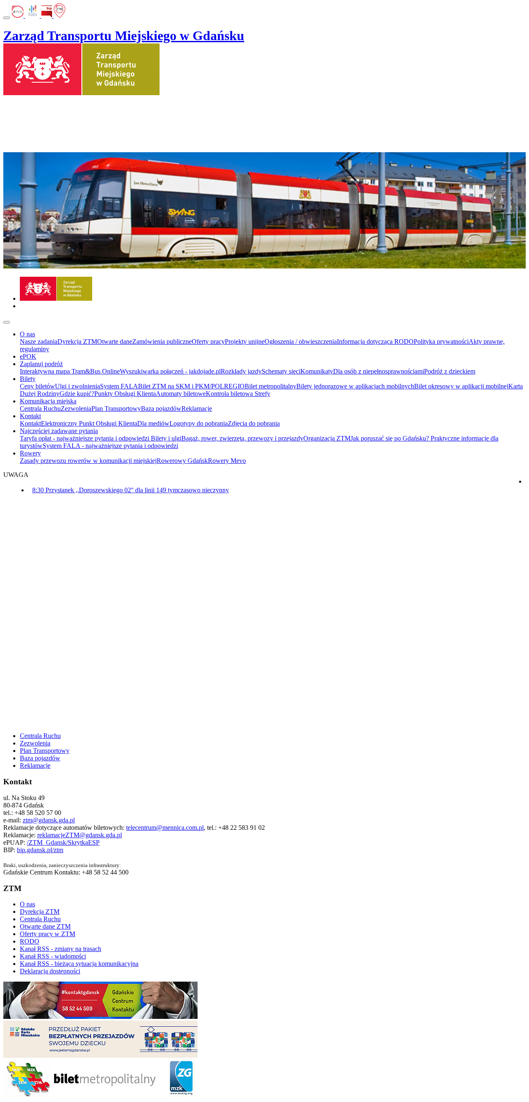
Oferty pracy (208, 341)
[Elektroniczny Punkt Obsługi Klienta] (18, 15)
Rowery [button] (30, 453)
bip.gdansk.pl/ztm (40, 849)
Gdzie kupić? (77, 393)
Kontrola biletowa (230, 393)
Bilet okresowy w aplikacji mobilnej (461, 386)
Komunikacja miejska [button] (48, 401)
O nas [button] (27, 334)
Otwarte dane (114, 341)
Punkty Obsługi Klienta (125, 393)
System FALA (119, 386)
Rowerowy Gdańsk (182, 460)
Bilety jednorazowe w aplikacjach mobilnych (355, 386)
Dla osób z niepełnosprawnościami (378, 371)
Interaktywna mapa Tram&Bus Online (70, 371)
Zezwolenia (76, 408)
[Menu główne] (6, 322)
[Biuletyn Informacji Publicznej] (47, 15)
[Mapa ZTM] (59, 15)
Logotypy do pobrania (198, 423)
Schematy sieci (281, 371)
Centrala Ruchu (40, 408)
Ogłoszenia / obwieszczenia (300, 341)
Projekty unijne (244, 341)
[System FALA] (33, 15)
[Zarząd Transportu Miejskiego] (56, 298)
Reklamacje (196, 408)
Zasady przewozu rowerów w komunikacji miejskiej (88, 460)
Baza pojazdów (161, 408)
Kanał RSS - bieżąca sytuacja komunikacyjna (79, 963)
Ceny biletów (37, 386)
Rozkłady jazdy (241, 371)
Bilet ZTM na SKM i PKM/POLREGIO (191, 386)
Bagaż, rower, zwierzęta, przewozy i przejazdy (242, 438)
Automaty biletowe (181, 393)
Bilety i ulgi (166, 438)
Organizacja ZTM (326, 438)
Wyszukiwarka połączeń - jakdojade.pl (170, 371)
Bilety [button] (28, 378)
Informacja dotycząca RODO (375, 341)
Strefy (262, 393)
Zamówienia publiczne (162, 341)
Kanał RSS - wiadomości (53, 956)
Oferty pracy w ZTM (47, 933)
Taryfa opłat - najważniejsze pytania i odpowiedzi (85, 438)
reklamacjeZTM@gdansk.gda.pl (79, 834)
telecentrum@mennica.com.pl (165, 827)
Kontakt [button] (30, 415)
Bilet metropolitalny (270, 386)
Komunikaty (316, 371)
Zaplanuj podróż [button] (41, 363)
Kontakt (30, 423)
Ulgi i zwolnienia (77, 386)
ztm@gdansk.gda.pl (49, 820)
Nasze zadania (38, 341)
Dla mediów (153, 423)
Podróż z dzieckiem (449, 371)
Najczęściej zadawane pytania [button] (59, 430)
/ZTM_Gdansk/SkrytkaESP (63, 842)
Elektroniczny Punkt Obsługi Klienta (89, 423)
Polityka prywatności (441, 341)
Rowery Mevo (227, 460)
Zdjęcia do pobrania (254, 423)
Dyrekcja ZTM (77, 341)
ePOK (28, 356)
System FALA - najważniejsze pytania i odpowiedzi (110, 445)
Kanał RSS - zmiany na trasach (60, 948)
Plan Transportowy (116, 408)
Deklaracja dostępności (50, 971)
